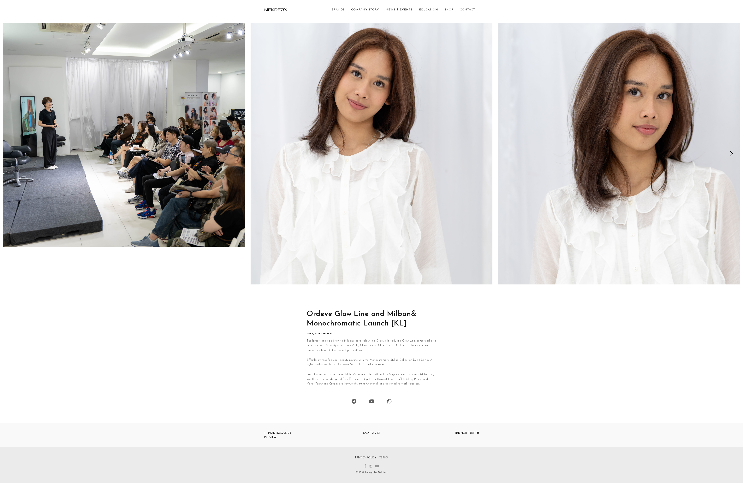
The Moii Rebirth (466, 433)
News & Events (399, 9)
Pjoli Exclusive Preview (277, 435)
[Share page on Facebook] (354, 402)
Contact (467, 9)
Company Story (365, 9)
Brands (338, 9)
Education (428, 9)
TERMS (383, 457)
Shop (449, 9)
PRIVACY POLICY (365, 457)
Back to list (372, 433)
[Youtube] (372, 402)
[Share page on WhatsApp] (389, 402)
